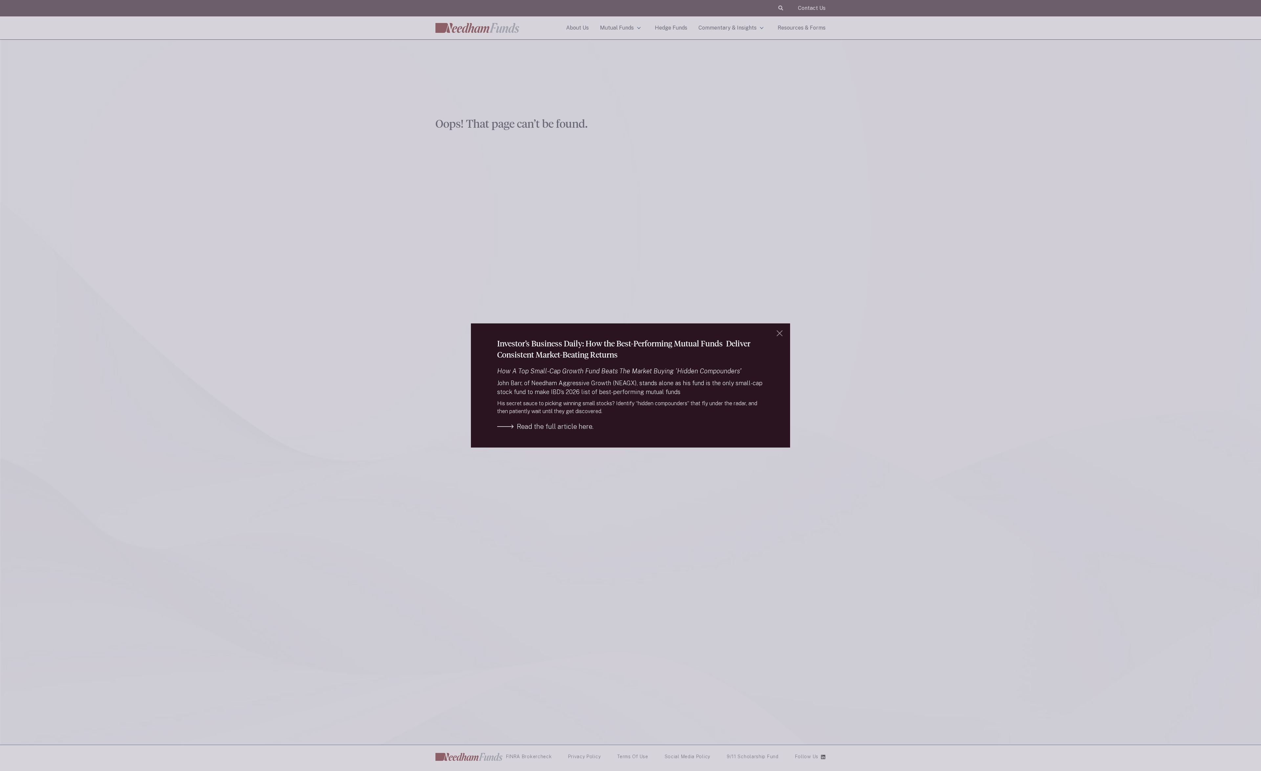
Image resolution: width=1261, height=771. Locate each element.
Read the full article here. (555, 426)
